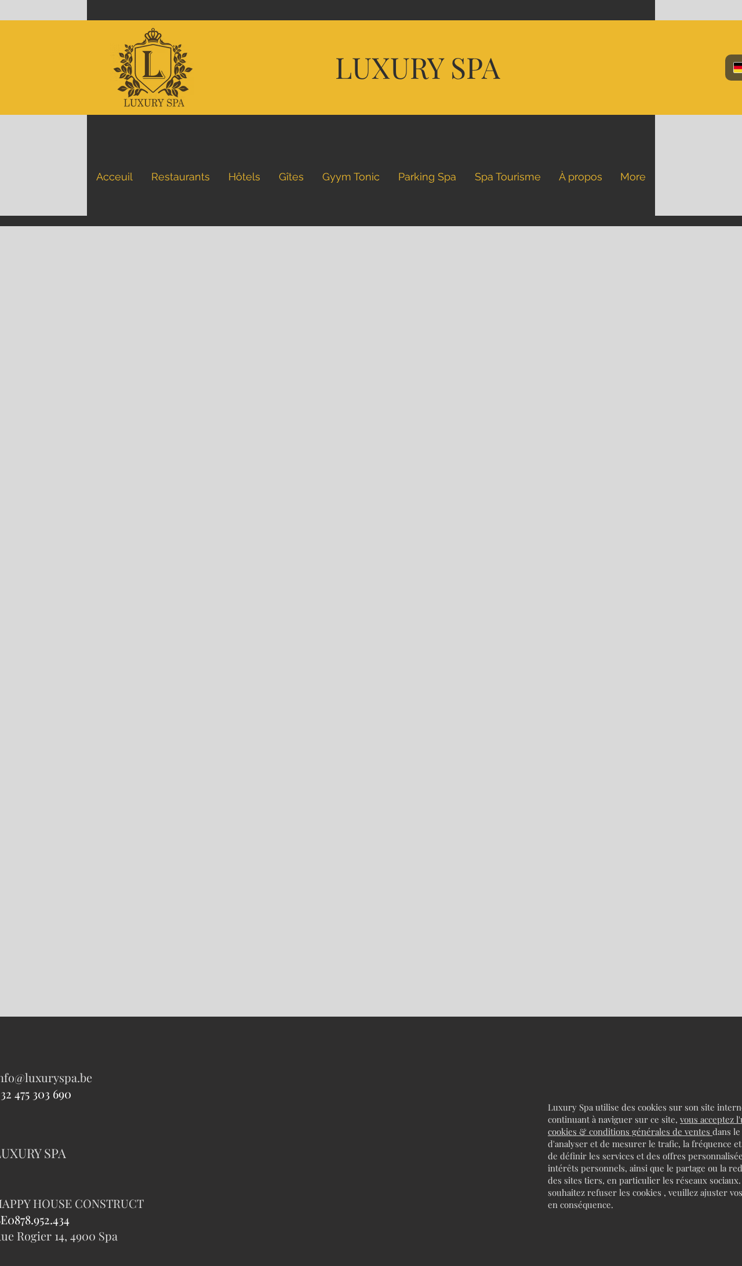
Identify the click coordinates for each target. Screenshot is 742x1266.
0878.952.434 (39, 1219)
